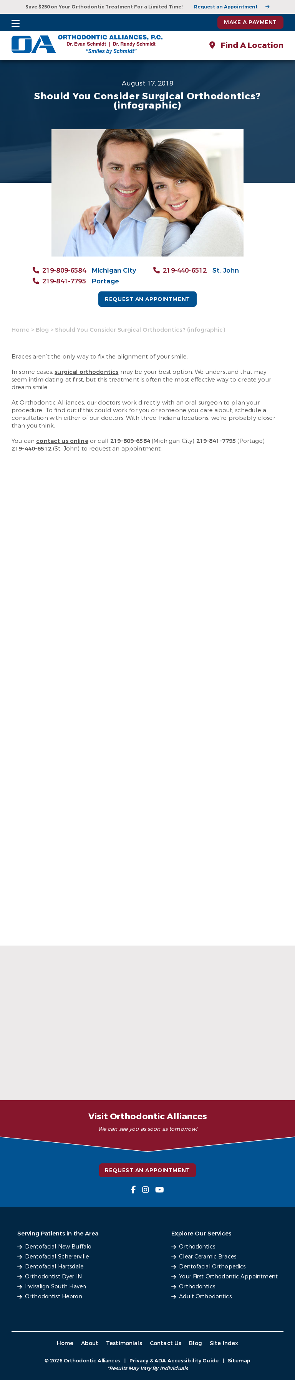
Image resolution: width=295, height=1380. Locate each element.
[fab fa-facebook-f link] (133, 1190)
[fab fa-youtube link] (159, 1190)
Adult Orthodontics (205, 1296)
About (89, 1343)
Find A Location (251, 45)
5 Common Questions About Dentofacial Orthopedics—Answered (140, 1056)
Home (21, 330)
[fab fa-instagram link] (145, 1190)
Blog (42, 330)
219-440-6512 (185, 270)
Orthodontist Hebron (53, 1296)
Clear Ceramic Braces (207, 1256)
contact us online (62, 441)
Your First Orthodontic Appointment (228, 1276)
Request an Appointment (226, 7)
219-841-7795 (64, 281)
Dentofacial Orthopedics (212, 1266)
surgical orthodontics (86, 372)
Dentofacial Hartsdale (54, 1266)
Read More (34, 1080)
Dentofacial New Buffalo (58, 1246)
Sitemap (239, 1360)
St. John (225, 270)
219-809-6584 (64, 270)
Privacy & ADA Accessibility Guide (174, 1360)
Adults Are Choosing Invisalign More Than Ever (237, 1064)
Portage (105, 281)
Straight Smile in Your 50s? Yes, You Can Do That (47, 1064)
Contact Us (166, 1343)
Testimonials (124, 1343)
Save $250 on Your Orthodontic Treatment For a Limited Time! (103, 7)
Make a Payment (250, 22)
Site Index (224, 1343)
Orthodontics (197, 1246)
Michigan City (114, 270)
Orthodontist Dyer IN (53, 1276)
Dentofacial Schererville (57, 1256)
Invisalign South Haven (55, 1286)
